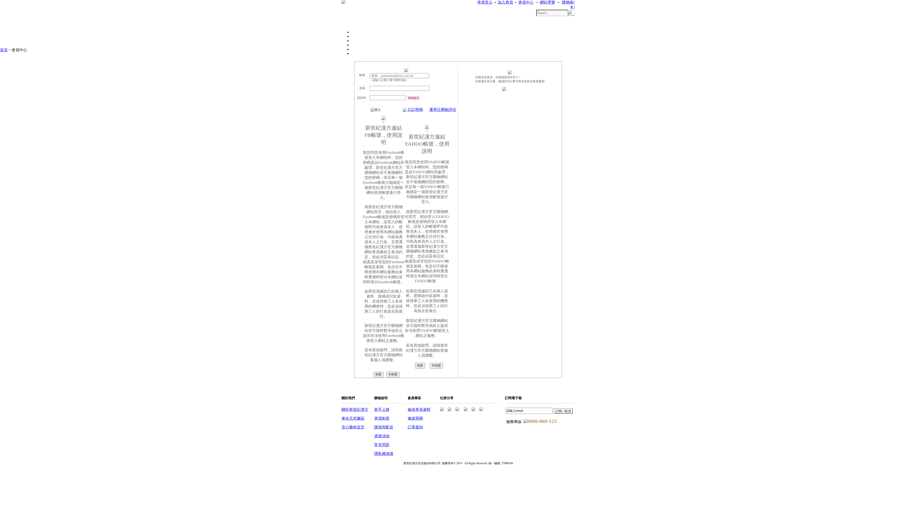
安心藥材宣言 (353, 427)
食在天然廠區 (353, 418)
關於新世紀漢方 (355, 409)
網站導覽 (547, 2)
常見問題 (382, 445)
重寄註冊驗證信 (442, 110)
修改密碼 (415, 418)
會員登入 (485, 2)
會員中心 (526, 2)
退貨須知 (382, 436)
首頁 (4, 50)
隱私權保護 (383, 454)
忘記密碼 (415, 110)
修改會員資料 (419, 409)
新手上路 (382, 409)
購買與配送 (383, 427)
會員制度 (382, 418)
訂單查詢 (415, 427)
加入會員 (505, 2)
